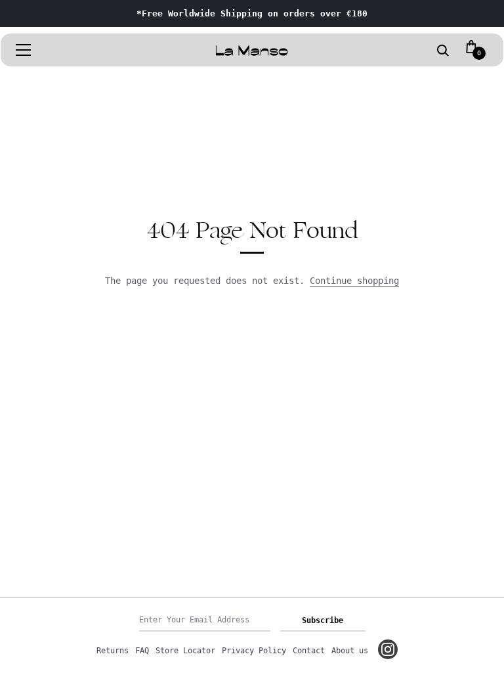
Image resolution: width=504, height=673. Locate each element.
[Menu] (23, 49)
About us (349, 650)
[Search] (443, 51)
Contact (309, 650)
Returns (112, 650)
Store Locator (185, 650)
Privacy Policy (254, 650)
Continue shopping (354, 280)
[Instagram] (388, 649)
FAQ (142, 650)
